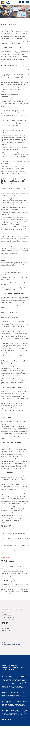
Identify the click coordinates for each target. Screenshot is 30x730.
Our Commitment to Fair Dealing (10, 667)
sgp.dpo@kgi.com (8, 557)
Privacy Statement (6, 665)
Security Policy (15, 665)
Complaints (11, 669)
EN (23, 1)
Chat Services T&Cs (23, 667)
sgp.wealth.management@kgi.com (11, 644)
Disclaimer (4, 669)
